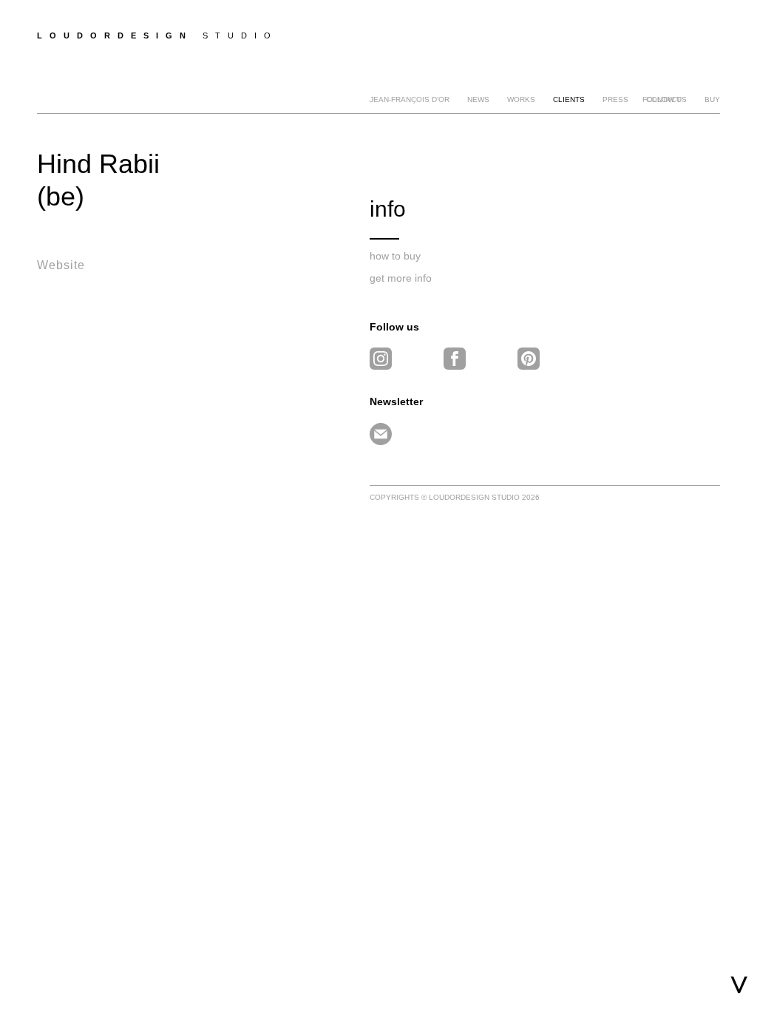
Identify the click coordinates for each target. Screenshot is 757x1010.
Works (521, 99)
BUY (712, 99)
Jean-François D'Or (409, 99)
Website (61, 265)
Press (615, 99)
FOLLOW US (664, 99)
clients (569, 99)
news (478, 99)
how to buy (395, 256)
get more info (401, 278)
